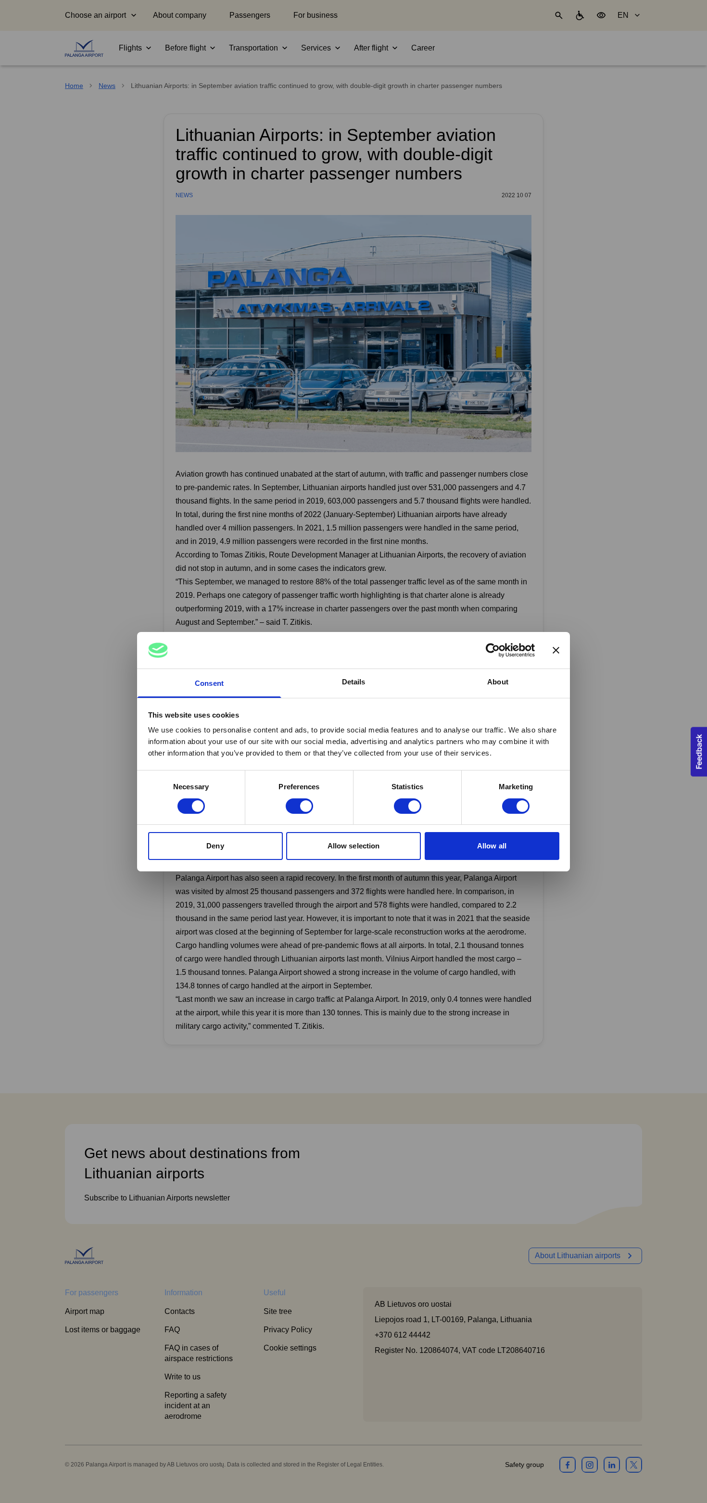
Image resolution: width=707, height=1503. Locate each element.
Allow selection (354, 846)
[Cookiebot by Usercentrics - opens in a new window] (493, 650)
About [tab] (497, 682)
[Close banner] (556, 650)
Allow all (491, 846)
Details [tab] (354, 682)
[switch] (299, 806)
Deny (215, 846)
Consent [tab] (209, 683)
